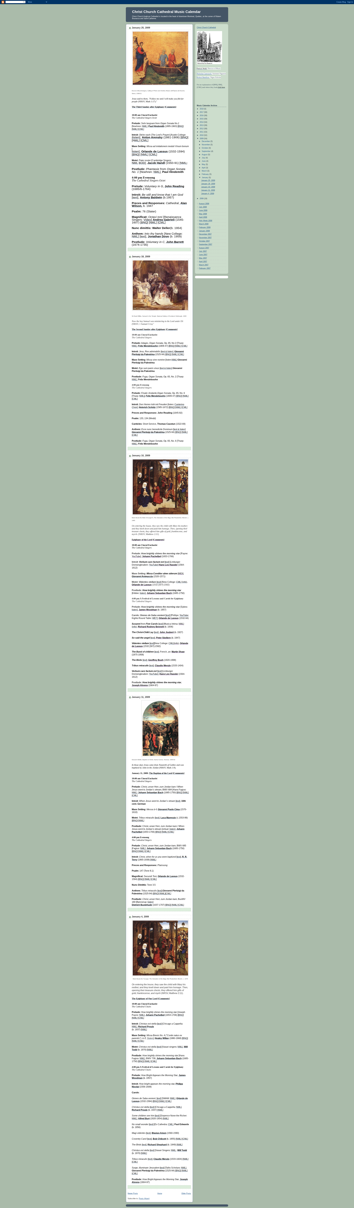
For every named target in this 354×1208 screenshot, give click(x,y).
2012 (202, 129)
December (206, 141)
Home (159, 1193)
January (205, 178)
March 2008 (203, 224)
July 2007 (203, 251)
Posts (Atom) (144, 1199)
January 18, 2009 (141, 256)
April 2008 (203, 217)
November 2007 (205, 238)
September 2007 (205, 244)
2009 (202, 139)
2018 (202, 109)
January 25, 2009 (141, 27)
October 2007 (204, 241)
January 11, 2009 (141, 697)
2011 (202, 132)
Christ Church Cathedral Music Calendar (166, 12)
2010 (202, 135)
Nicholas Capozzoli (204, 74)
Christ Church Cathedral (206, 27)
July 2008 (203, 207)
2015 (202, 119)
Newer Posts (133, 1193)
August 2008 (204, 204)
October (205, 148)
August (205, 155)
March (204, 171)
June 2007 (203, 255)
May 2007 (203, 258)
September (206, 151)
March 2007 (203, 265)
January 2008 (204, 231)
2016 (202, 115)
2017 (202, 112)
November (206, 145)
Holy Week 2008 (205, 221)
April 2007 (203, 262)
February (205, 174)
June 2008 (203, 210)
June (204, 161)
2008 (202, 199)
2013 (202, 125)
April (204, 168)
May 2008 (203, 214)
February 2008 (204, 227)
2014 (202, 122)
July (204, 158)
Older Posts (186, 1193)
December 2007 (205, 234)
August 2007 (204, 248)
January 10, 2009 (141, 455)
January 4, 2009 (140, 916)
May (204, 164)
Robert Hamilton (203, 77)
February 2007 (204, 268)
